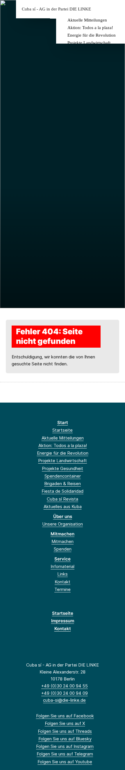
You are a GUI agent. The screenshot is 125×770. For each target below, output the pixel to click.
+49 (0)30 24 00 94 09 (64, 693)
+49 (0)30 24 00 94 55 (64, 686)
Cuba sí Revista (62, 499)
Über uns (62, 516)
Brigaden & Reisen (62, 483)
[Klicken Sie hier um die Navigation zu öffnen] (116, 9)
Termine (62, 589)
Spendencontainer (62, 476)
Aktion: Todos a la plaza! (90, 27)
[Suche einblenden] (100, 9)
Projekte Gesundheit (62, 468)
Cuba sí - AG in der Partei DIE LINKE (56, 9)
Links (62, 574)
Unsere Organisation (62, 524)
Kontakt (62, 582)
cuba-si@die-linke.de (64, 700)
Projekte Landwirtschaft (88, 42)
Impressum (62, 620)
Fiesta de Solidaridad (62, 491)
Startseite (62, 430)
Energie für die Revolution (91, 35)
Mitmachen (62, 534)
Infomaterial (62, 566)
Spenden (63, 549)
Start (62, 422)
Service (62, 559)
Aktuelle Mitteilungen (87, 20)
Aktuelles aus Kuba (63, 506)
